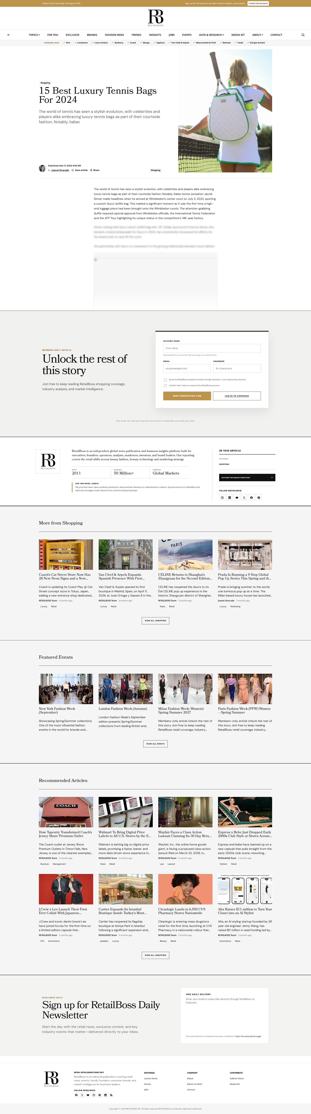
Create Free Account (258, 3)
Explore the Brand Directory (236, 478)
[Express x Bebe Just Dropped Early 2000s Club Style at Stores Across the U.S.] (245, 812)
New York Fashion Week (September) (57, 711)
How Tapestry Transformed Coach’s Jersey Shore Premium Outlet (65, 834)
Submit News (237, 1078)
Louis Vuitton (101, 42)
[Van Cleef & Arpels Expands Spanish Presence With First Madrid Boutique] (126, 554)
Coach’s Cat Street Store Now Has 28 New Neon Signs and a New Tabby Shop (65, 578)
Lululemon (82, 42)
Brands (92, 35)
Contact (276, 35)
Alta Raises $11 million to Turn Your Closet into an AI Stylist (245, 911)
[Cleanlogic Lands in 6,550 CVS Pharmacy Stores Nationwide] (185, 889)
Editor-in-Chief (194, 1084)
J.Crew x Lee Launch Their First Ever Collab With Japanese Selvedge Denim (63, 913)
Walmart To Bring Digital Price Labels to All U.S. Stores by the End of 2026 (125, 836)
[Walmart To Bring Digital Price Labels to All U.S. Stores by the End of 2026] (126, 812)
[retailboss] (155, 18)
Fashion (223, 863)
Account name (171, 341)
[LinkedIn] (105, 1095)
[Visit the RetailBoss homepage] (48, 461)
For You (52, 35)
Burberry (119, 42)
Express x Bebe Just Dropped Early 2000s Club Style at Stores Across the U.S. (244, 836)
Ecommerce (54, 941)
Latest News (150, 1078)
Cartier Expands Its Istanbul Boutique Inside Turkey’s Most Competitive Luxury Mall (121, 913)
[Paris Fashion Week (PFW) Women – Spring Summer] (245, 689)
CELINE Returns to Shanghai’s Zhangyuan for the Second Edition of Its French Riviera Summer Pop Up (184, 580)
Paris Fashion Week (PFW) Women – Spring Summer (244, 711)
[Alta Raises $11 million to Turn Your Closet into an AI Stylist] (245, 889)
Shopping (45, 82)
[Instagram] (94, 1095)
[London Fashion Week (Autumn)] (126, 689)
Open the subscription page (248, 1036)
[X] (82, 1095)
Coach (133, 42)
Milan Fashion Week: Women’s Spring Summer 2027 (181, 711)
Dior (68, 42)
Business (44, 863)
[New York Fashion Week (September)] (66, 689)
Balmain (227, 42)
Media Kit (238, 36)
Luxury (43, 606)
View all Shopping (155, 620)
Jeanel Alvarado (60, 170)
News (162, 606)
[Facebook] (76, 1095)
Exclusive (72, 35)
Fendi (240, 42)
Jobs (172, 35)
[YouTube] (88, 1095)
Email (166, 361)
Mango (146, 42)
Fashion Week (114, 35)
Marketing (235, 606)
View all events (155, 744)
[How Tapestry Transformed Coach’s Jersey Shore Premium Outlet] (66, 812)
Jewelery (104, 941)
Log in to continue (237, 395)
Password (219, 361)
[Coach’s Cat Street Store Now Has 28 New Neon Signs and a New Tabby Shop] (66, 554)
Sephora (160, 42)
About (256, 35)
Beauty (163, 941)
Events (187, 35)
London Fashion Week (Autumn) (123, 709)
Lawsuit (171, 863)
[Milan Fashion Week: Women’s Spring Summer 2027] (185, 689)
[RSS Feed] (111, 1095)
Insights (155, 35)
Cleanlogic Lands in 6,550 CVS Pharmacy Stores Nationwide (181, 911)
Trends (136, 35)
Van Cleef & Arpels (180, 42)
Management (59, 863)
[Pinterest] (99, 1095)
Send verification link (187, 395)
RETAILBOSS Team (48, 600)
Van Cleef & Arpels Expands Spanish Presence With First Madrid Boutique (120, 578)
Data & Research (210, 35)
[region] (155, 42)
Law (162, 863)
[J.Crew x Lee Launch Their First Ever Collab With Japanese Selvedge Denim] (66, 889)
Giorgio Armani (257, 42)
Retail (54, 606)
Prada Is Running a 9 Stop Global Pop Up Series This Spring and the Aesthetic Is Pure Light (244, 578)
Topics (33, 35)
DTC (42, 941)
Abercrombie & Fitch (206, 42)
